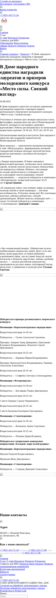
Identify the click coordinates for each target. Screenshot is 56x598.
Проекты (21, 46)
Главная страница (9, 54)
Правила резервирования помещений (26, 565)
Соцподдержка (7, 574)
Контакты (13, 38)
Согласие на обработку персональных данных (23, 585)
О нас (3, 561)
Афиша (3, 46)
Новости (12, 46)
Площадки (24, 38)
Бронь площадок (8, 9)
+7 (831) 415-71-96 (37, 550)
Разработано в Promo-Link (13, 591)
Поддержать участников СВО (15, 4)
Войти (3, 48)
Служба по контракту (11, 1)
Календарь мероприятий (12, 569)
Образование (6, 43)
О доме (3, 38)
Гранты (30, 46)
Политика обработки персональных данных (22, 588)
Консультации (21, 43)
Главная (4, 32)
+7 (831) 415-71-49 (31, 553)
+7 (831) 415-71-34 (9, 15)
